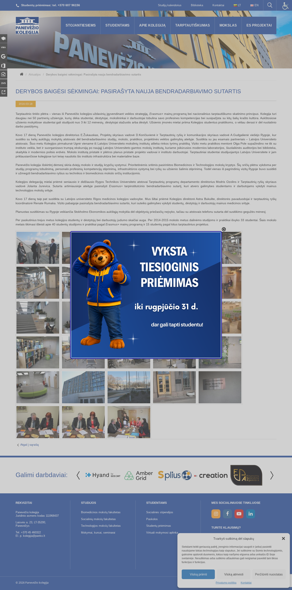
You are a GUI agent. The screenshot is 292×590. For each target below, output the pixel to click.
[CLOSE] (224, 229)
